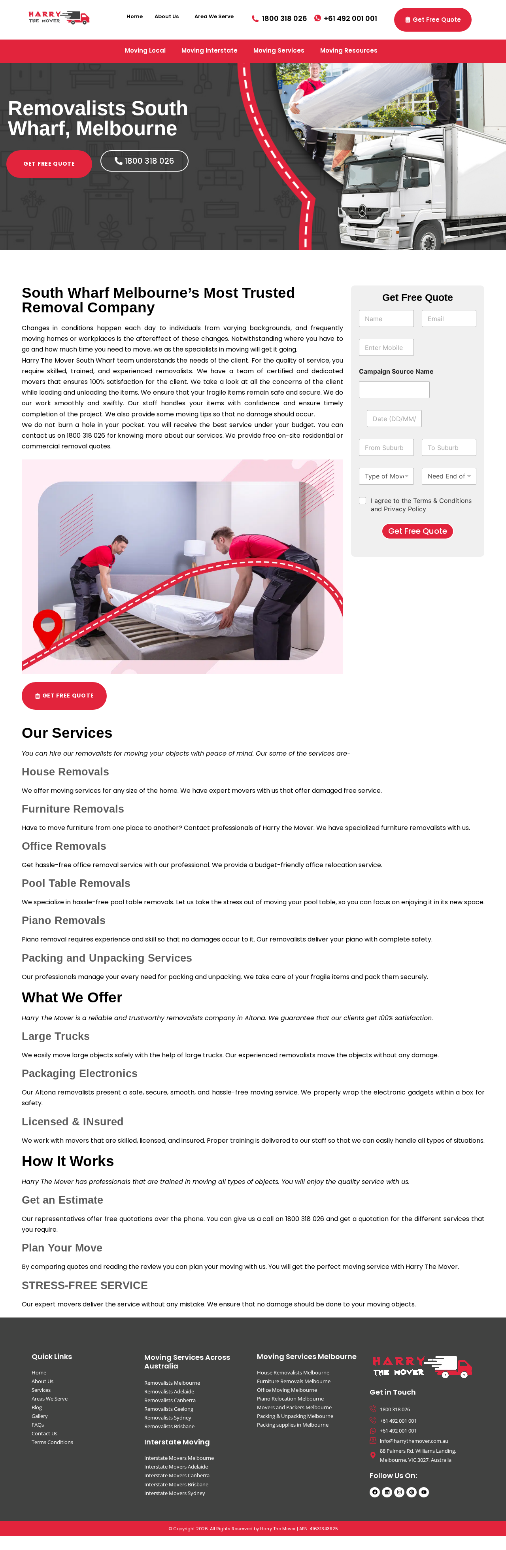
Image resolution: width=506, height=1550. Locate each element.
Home (134, 16)
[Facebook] (375, 1492)
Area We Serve (214, 16)
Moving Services (278, 50)
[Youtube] (424, 1492)
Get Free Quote (417, 531)
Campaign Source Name (396, 371)
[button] (169, 16)
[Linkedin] (387, 1492)
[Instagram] (399, 1492)
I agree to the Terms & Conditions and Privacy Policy (421, 505)
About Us (167, 16)
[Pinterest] (411, 1492)
